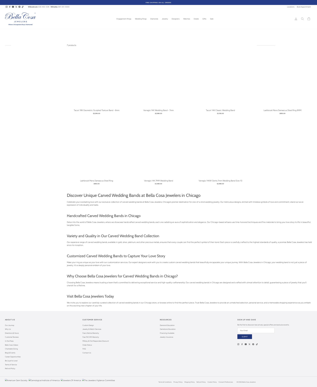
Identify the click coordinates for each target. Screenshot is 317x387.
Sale (211, 19)
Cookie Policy (212, 382)
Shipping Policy (189, 382)
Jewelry (165, 19)
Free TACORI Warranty (90, 337)
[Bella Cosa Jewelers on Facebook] (242, 344)
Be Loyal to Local (11, 361)
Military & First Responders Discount (95, 341)
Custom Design (88, 325)
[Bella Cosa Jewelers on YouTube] (246, 344)
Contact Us (86, 353)
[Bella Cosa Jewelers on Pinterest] (253, 344)
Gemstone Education (168, 329)
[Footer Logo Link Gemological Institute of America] (44, 382)
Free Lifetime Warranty (90, 333)
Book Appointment (304, 7)
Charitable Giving (11, 349)
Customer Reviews (12, 337)
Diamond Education (167, 325)
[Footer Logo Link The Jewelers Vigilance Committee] (98, 382)
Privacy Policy (178, 382)
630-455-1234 (43, 7)
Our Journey (9, 325)
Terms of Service (11, 365)
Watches (186, 19)
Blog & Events (10, 353)
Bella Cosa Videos (11, 345)
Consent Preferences (226, 382)
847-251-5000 (63, 7)
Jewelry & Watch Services (91, 329)
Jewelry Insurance (166, 337)
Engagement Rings (124, 19)
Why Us (8, 329)
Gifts (204, 19)
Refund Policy (10, 368)
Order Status (87, 345)
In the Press (9, 341)
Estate (196, 19)
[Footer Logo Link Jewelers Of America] (71, 382)
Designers (176, 19)
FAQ (84, 349)
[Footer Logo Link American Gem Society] (16, 382)
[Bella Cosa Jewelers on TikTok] (257, 344)
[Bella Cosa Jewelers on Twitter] (249, 344)
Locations (290, 7)
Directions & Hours (12, 333)
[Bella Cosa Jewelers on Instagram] (238, 344)
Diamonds (154, 19)
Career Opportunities (13, 357)
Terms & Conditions (165, 382)
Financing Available (167, 333)
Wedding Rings (141, 19)
